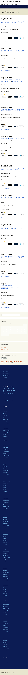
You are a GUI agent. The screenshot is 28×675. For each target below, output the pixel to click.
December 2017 (6, 602)
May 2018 (4, 591)
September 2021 (6, 506)
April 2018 (5, 593)
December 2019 (6, 551)
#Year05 (16, 169)
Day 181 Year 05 (6, 166)
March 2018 (5, 595)
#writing (9, 22)
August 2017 (5, 610)
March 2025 (5, 417)
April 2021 (5, 517)
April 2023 (5, 466)
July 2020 (4, 536)
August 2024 (5, 432)
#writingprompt (15, 22)
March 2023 (5, 468)
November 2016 (6, 629)
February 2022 (5, 496)
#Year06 (20, 140)
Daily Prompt (11, 21)
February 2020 (5, 547)
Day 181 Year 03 (6, 225)
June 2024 (5, 436)
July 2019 (4, 561)
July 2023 (4, 460)
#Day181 (18, 21)
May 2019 (4, 566)
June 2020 (5, 538)
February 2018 (5, 597)
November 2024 (6, 426)
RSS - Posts (3, 347)
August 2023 (5, 457)
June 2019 (5, 563)
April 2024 (5, 440)
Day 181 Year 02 (6, 254)
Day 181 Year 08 (6, 78)
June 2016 (5, 640)
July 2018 (4, 587)
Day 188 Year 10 (6, 379)
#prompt (22, 21)
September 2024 (6, 430)
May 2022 (4, 489)
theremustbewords (7, 395)
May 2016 (4, 642)
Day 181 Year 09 (6, 48)
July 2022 (4, 485)
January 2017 (5, 625)
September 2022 (6, 481)
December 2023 (6, 449)
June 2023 (5, 462)
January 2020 (5, 549)
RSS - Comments (4, 349)
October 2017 (5, 606)
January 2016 (5, 650)
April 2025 (5, 415)
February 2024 (5, 445)
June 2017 (5, 614)
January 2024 (5, 447)
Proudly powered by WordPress (7, 672)
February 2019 (5, 572)
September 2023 (6, 455)
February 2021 (5, 521)
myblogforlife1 (6, 393)
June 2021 (5, 513)
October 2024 (5, 428)
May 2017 (4, 617)
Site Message (5, 661)
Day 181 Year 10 (6, 19)
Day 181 (4, 284)
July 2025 (4, 409)
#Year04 (20, 199)
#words (6, 22)
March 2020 (5, 544)
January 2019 (5, 574)
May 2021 (4, 515)
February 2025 (5, 419)
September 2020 (6, 532)
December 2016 (6, 627)
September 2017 (6, 608)
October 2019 (5, 555)
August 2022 (5, 483)
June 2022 (5, 487)
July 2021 (4, 510)
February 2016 (5, 648)
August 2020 (5, 534)
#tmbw (2, 22)
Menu (2, 7)
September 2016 (6, 633)
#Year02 (20, 257)
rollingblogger (5, 400)
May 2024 (4, 438)
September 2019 (6, 557)
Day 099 (11, 393)
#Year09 (20, 51)
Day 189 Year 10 (6, 377)
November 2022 (6, 477)
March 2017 (5, 621)
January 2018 (5, 600)
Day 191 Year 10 (6, 373)
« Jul (6, 337)
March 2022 (5, 493)
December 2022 (6, 474)
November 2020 (6, 527)
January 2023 (5, 472)
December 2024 (6, 423)
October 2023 (5, 453)
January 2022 (5, 498)
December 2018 (6, 576)
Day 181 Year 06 (6, 136)
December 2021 (6, 500)
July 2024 (4, 434)
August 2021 (5, 508)
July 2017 (4, 612)
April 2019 (5, 568)
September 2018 (6, 583)
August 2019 (5, 559)
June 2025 (5, 411)
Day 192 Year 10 (6, 371)
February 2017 (5, 623)
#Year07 (20, 110)
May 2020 (4, 540)
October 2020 (5, 530)
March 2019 (5, 570)
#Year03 (20, 228)
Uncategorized (18, 285)
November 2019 (6, 553)
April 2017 (5, 619)
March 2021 (5, 519)
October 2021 (5, 504)
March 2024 (5, 443)
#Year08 (20, 81)
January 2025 (5, 421)
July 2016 (4, 638)
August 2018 (5, 585)
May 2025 (4, 413)
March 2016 (5, 646)
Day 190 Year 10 (6, 375)
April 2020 (5, 542)
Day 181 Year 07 (6, 107)
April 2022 (5, 491)
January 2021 (5, 523)
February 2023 (5, 470)
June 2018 (5, 589)
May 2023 (4, 464)
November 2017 (6, 604)
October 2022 (5, 479)
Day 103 (13, 398)
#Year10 (20, 22)
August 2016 (5, 636)
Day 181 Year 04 (6, 195)
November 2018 (6, 578)
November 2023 (6, 451)
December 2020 (6, 525)
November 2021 (6, 502)
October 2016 (5, 631)
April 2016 (5, 644)
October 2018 (5, 580)
